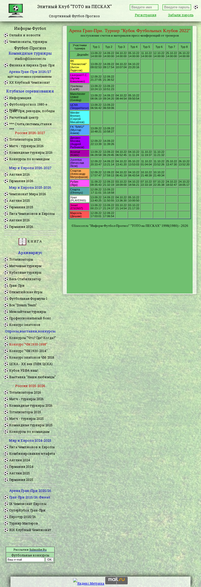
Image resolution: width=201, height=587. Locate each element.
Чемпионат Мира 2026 (27, 194)
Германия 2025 (21, 207)
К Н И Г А (34, 241)
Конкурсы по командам (29, 159)
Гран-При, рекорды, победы (32, 111)
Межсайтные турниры (27, 311)
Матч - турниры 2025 (26, 418)
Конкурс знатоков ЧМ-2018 (31, 357)
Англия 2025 (19, 200)
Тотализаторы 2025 (25, 412)
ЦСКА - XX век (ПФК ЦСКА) (31, 364)
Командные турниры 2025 (31, 425)
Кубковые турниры (25, 272)
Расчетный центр (23, 117)
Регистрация (145, 15)
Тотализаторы (21, 259)
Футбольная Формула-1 (28, 298)
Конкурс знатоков (24, 325)
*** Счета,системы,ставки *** (30, 124)
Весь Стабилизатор (25, 279)
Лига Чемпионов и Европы (32, 213)
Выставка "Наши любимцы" (32, 377)
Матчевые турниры (25, 266)
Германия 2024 (21, 466)
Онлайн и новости (25, 35)
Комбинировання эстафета (32, 453)
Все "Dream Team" (23, 305)
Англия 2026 (19, 174)
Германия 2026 (21, 181)
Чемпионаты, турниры (28, 41)
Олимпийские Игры (25, 292)
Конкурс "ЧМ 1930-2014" (28, 351)
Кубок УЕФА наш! (23, 370)
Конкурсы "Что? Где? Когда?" (32, 338)
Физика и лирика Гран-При (32, 65)
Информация (20, 98)
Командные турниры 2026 (30, 152)
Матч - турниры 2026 (26, 146)
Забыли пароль (180, 15)
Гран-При (17, 285)
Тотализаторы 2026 (25, 139)
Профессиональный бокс (30, 318)
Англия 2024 (19, 460)
